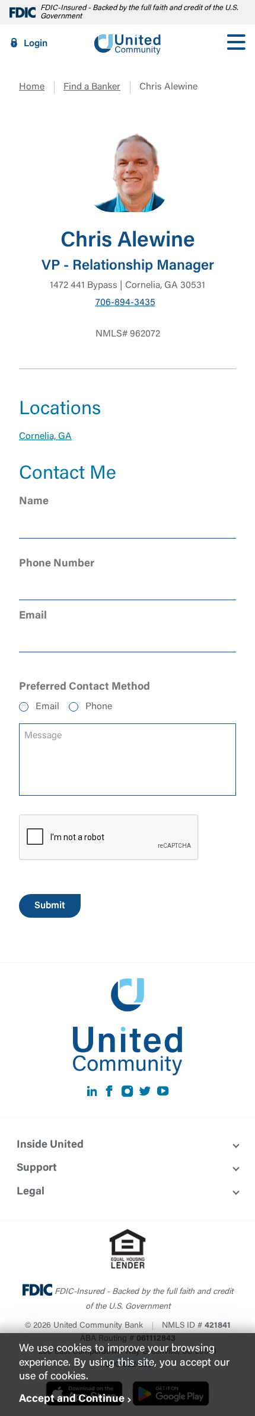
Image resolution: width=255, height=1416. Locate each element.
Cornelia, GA (45, 436)
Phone (98, 707)
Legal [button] (30, 1192)
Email (47, 707)
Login (35, 44)
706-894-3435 (125, 302)
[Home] (127, 43)
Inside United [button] (50, 1145)
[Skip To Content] (16, 4)
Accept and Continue (72, 1399)
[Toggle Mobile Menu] (236, 43)
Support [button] (37, 1168)
